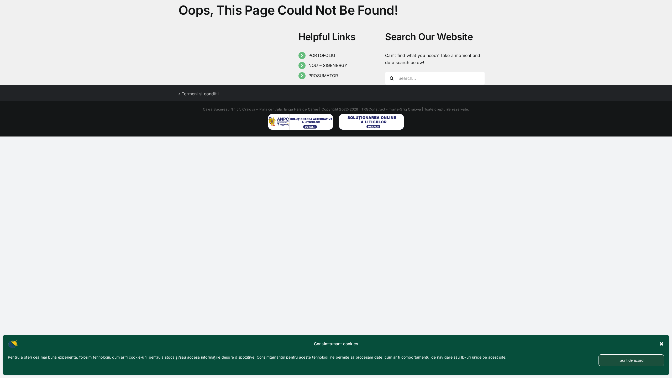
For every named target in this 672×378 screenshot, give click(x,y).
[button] (661, 343)
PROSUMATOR (323, 75)
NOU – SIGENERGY (328, 65)
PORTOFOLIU (321, 55)
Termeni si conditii (200, 93)
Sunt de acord (631, 360)
